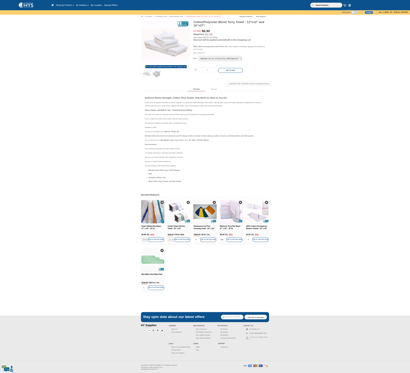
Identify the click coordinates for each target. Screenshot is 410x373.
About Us (174, 329)
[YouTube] (162, 330)
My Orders (224, 329)
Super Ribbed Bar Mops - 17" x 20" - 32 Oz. (151, 227)
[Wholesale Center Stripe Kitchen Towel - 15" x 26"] (179, 211)
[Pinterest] (157, 330)
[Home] (52, 5)
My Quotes (224, 332)
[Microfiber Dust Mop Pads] (152, 259)
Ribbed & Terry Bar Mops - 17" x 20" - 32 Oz (230, 227)
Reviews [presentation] (214, 89)
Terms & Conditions (177, 353)
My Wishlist (224, 335)
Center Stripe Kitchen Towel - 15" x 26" (176, 227)
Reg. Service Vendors (203, 338)
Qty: (196, 69)
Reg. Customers (201, 329)
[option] (147, 73)
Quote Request (176, 332)
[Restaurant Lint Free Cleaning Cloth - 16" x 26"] (205, 211)
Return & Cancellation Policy (180, 347)
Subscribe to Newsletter (255, 317)
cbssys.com (154, 369)
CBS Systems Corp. (156, 367)
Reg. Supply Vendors (203, 335)
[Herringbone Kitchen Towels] (257, 211)
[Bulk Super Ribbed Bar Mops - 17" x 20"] (152, 211)
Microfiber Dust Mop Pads (151, 274)
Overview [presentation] (196, 89)
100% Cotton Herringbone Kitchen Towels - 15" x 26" (256, 227)
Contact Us (224, 347)
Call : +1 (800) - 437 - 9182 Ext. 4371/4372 (393, 12)
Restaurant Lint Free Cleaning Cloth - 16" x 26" (204, 227)
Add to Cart (230, 70)
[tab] (196, 89)
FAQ (197, 350)
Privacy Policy (176, 350)
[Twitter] (145, 330)
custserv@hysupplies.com (258, 333)
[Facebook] (149, 330)
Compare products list (227, 338)
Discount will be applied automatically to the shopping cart (166, 67)
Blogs (198, 347)
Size (195, 58)
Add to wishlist (162, 202)
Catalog (369, 12)
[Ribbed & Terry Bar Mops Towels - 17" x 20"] (231, 211)
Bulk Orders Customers (204, 332)
